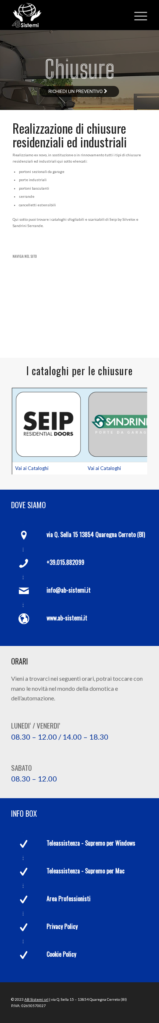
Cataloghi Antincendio (45, 306)
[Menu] (137, 15)
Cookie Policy (61, 954)
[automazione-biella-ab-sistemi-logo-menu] (66, 15)
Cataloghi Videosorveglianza (54, 318)
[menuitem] (137, 15)
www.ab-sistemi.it (67, 617)
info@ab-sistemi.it (69, 590)
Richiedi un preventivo (76, 91)
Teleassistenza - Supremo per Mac (86, 870)
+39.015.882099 (65, 562)
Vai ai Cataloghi (31, 468)
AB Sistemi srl (36, 999)
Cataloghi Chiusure (41, 281)
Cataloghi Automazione (47, 269)
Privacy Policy (62, 926)
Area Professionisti (69, 898)
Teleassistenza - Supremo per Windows (91, 843)
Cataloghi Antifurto (42, 293)
